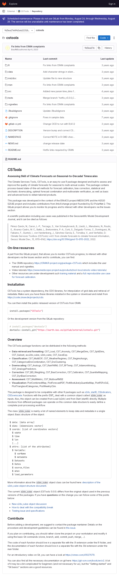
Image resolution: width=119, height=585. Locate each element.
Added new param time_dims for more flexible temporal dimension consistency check (59, 91)
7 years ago (107, 117)
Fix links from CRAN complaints (28, 46)
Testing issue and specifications (28, 510)
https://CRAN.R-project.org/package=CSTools (58, 263)
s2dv (87, 392)
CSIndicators (104, 392)
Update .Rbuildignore (54, 111)
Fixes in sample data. (53, 117)
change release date (54, 143)
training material (68, 273)
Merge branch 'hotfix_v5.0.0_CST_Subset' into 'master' (59, 97)
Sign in (112, 3)
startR (94, 392)
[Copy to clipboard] (107, 310)
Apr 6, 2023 (33, 49)
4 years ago (107, 91)
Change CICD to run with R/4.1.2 (59, 124)
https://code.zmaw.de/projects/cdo (25, 297)
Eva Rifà (15, 49)
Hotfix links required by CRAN (58, 150)
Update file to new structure (57, 78)
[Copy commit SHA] (99, 47)
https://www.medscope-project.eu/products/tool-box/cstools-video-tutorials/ (66, 270)
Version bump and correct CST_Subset (59, 130)
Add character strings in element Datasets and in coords (59, 71)
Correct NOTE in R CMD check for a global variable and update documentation (59, 137)
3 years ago (108, 65)
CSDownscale (15, 395)
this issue (70, 528)
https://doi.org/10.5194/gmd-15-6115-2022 (68, 239)
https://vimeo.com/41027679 (80, 555)
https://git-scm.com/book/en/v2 (88, 560)
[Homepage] (4, 3)
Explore (13, 3)
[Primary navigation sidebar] (3, 11)
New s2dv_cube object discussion (29, 504)
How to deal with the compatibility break (32, 507)
